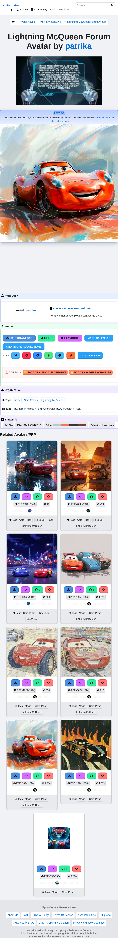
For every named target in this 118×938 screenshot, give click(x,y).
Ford (38, 408)
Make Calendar (98, 338)
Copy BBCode (90, 355)
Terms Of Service (63, 915)
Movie (82, 613)
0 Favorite (71, 338)
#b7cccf (57, 425)
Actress (29, 408)
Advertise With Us (24, 922)
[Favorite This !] (52, 869)
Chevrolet (49, 408)
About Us (12, 915)
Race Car (40, 520)
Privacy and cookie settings (89, 922)
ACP (11, 372)
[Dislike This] (76, 869)
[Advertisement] (59, 267)
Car (51, 520)
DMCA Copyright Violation (54, 922)
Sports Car (31, 619)
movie (17, 400)
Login (53, 9)
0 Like (47, 338)
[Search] (112, 5)
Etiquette (105, 915)
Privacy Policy (41, 915)
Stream (19, 408)
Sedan (68, 408)
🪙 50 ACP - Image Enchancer (90, 372)
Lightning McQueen (52, 400)
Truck (77, 408)
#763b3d (82, 425)
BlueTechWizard (42, 603)
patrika (78, 46)
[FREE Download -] (41, 869)
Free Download (21, 338)
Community (40, 9)
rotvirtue (96, 510)
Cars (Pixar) (31, 400)
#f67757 (65, 425)
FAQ (25, 915)
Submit (23, 9)
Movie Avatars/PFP (51, 21)
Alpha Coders (11, 5)
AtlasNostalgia (42, 510)
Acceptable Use (87, 915)
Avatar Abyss (27, 21)
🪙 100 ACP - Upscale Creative (45, 372)
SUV (59, 408)
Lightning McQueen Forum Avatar (86, 21)
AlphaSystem (69, 882)
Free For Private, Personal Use (72, 308)
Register (64, 9)
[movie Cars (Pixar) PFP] (59, 838)
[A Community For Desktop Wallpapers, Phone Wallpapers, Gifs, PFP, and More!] (13, 21)
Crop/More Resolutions (23, 346)
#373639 (73, 425)
